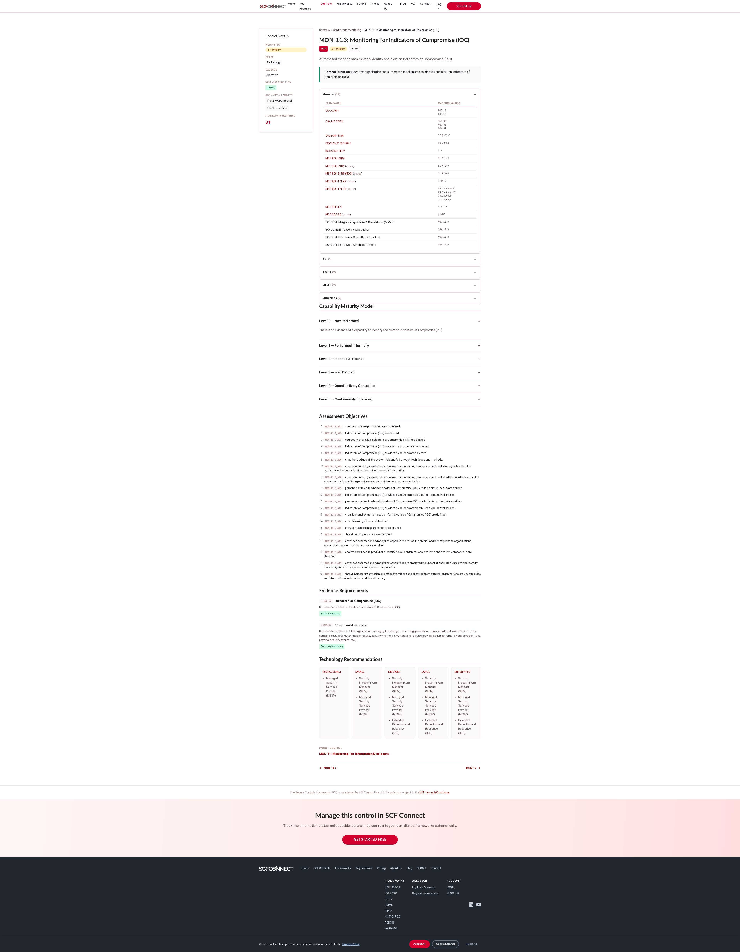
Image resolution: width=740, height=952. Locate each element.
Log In (439, 6)
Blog (403, 3)
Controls (326, 3)
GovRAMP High (334, 135)
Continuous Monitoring (347, 30)
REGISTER (464, 6)
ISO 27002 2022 (335, 150)
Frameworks (344, 3)
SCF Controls (322, 868)
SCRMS (361, 3)
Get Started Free (370, 839)
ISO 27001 (391, 893)
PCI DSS (390, 922)
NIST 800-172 (333, 206)
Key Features (364, 868)
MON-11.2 (330, 767)
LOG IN (451, 887)
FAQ (412, 3)
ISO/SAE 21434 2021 (338, 143)
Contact (425, 3)
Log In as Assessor (424, 887)
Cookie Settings (445, 944)
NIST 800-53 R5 (335, 166)
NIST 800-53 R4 (335, 158)
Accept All (419, 944)
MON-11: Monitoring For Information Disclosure (354, 754)
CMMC (389, 905)
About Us (396, 868)
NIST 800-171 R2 (335, 181)
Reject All (471, 944)
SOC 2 (388, 899)
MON (323, 48)
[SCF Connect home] (273, 6)
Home (291, 3)
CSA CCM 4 (332, 110)
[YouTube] (478, 904)
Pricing (375, 3)
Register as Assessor (425, 893)
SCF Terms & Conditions (435, 792)
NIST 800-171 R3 (335, 188)
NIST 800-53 (392, 887)
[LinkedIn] (471, 904)
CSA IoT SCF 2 (334, 121)
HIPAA (388, 910)
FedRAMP (391, 928)
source (349, 166)
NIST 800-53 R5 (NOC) (338, 173)
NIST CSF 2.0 (333, 214)
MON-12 (471, 767)
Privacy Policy (350, 944)
